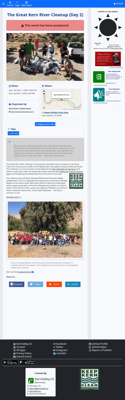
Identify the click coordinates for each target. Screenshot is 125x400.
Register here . (14, 197)
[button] (45, 124)
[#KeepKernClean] (76, 181)
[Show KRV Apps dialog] (3, 3)
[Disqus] (45, 311)
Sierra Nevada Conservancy (64, 169)
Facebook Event (25, 272)
